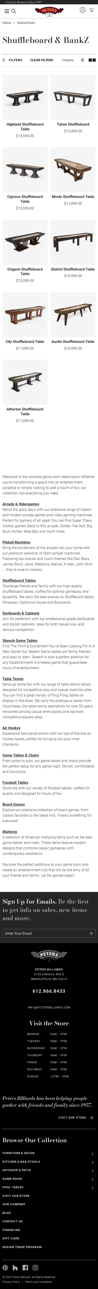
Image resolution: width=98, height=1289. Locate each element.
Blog (7, 1213)
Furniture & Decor (19, 1153)
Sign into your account (82, 9)
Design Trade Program (22, 1247)
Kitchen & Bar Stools (21, 1161)
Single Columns (82, 60)
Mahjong (10, 832)
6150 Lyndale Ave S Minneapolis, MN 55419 (49, 974)
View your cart (90, 9)
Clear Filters (41, 60)
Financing (11, 1230)
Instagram (35, 1267)
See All (92, 1154)
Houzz (15, 1267)
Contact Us (13, 1221)
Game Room (12, 1178)
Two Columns (92, 60)
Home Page (49, 12)
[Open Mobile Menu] (10, 11)
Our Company (14, 1204)
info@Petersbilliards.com (49, 1007)
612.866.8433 (49, 991)
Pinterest (5, 1267)
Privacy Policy (11, 1282)
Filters (16, 60)
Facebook (25, 1267)
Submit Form (90, 933)
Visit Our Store (72, 1117)
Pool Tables (13, 1187)
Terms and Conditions (38, 1282)
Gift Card (11, 1238)
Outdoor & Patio (17, 1170)
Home (7, 23)
